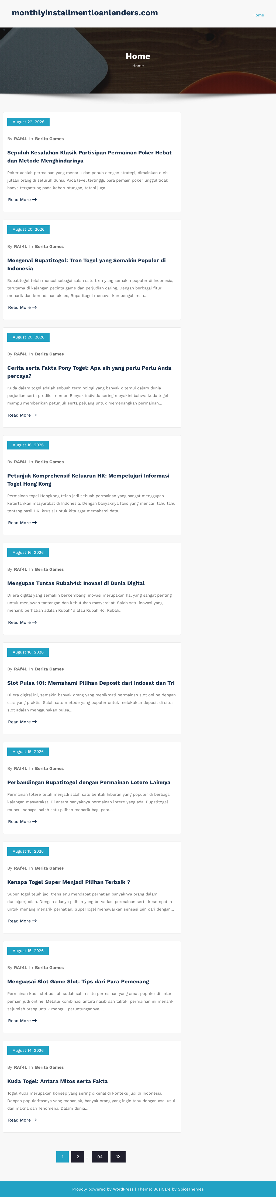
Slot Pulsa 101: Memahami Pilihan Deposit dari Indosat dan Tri (91, 683)
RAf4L (20, 138)
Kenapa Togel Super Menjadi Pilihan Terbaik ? (68, 882)
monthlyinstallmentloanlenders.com (85, 12)
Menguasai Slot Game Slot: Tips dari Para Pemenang (78, 981)
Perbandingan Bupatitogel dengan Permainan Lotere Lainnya (89, 782)
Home (258, 15)
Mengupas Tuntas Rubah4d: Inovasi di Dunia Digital (76, 583)
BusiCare (162, 1189)
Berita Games (49, 138)
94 (100, 1156)
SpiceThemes (190, 1189)
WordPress (123, 1189)
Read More (19, 199)
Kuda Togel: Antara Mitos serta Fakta (57, 1081)
